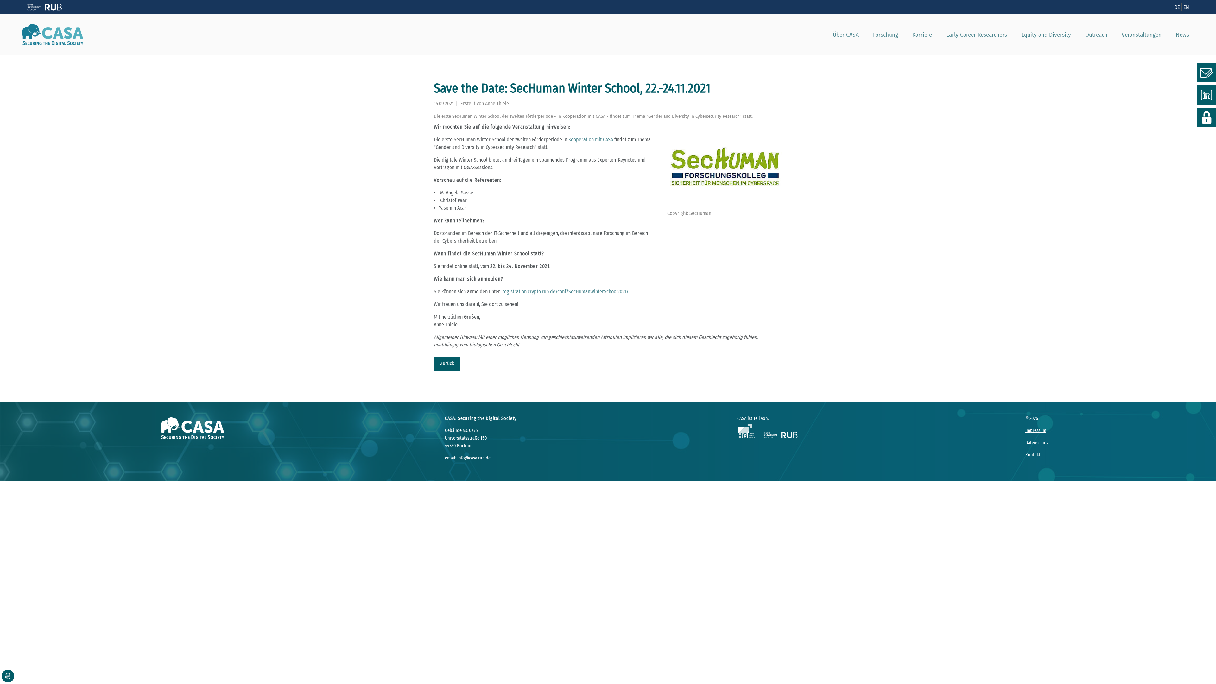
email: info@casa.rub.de (468, 458)
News (1182, 34)
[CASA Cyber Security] (50, 35)
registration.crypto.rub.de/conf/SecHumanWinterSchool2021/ (565, 291)
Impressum (1035, 430)
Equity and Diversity (1046, 34)
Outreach (1096, 34)
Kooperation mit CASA (590, 139)
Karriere (922, 34)
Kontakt (1033, 455)
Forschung (885, 34)
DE (1177, 7)
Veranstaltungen (1142, 34)
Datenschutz (1037, 443)
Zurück (447, 363)
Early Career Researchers (976, 34)
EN (1186, 7)
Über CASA (846, 34)
